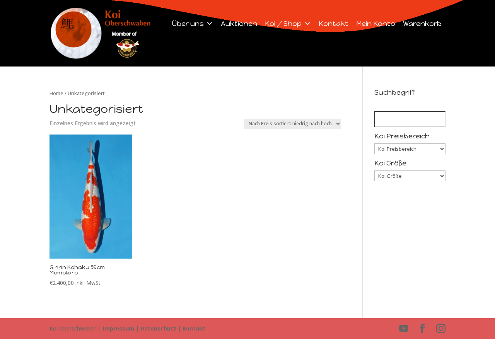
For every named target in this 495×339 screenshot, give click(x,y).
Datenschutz (158, 328)
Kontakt (333, 23)
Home (56, 93)
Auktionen (239, 23)
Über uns (188, 23)
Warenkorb (422, 23)
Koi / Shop (283, 23)
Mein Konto (375, 23)
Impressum (118, 328)
